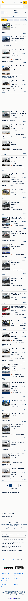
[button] (18, 2)
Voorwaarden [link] (17, 576)
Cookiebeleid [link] (17, 578)
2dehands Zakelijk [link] (5, 573)
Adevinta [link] (16, 584)
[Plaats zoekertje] (25, 2)
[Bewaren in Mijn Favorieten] (8, 25)
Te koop (22, 19)
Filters (4, 19)
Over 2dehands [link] (4, 584)
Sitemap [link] (3, 586)
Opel (16, 19)
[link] (2, 2)
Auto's (9, 19)
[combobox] (12, 6)
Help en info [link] (4, 576)
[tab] (2, 12)
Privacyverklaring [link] (5, 578)
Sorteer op (15, 10)
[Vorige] (7, 485)
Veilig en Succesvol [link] (18, 573)
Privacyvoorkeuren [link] (5, 580)
